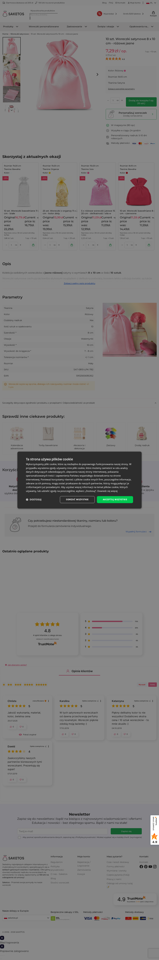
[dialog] (79, 480)
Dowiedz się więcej (107, 491)
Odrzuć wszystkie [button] (77, 499)
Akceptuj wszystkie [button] (115, 499)
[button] (33, 499)
